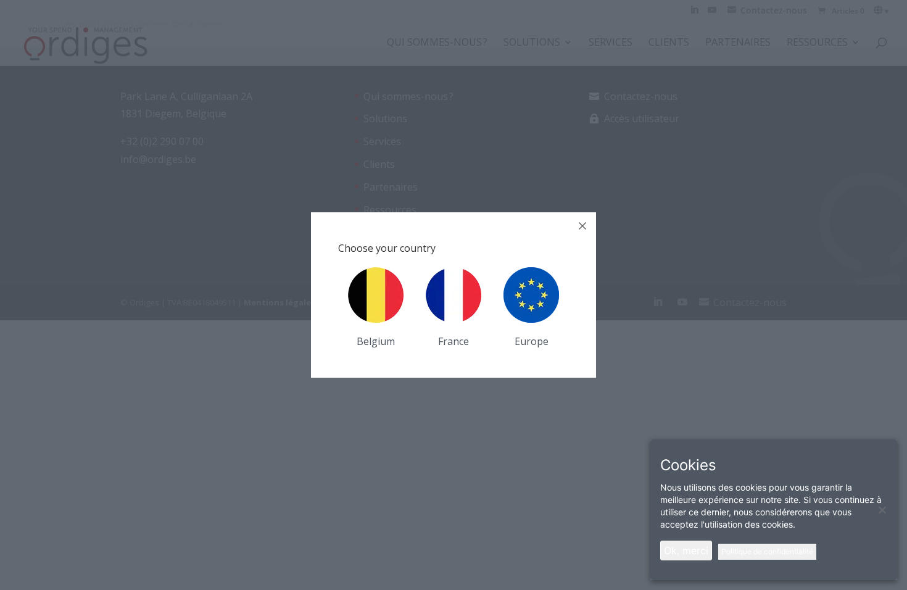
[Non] (882, 510)
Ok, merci (686, 550)
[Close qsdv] (582, 225)
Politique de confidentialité (767, 551)
